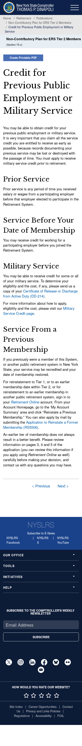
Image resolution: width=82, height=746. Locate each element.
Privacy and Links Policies (43, 711)
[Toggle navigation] (74, 7)
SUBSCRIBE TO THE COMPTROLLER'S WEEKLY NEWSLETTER (40, 612)
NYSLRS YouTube (63, 540)
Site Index (16, 707)
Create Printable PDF (23, 58)
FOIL (60, 716)
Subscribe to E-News (41, 533)
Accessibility (44, 716)
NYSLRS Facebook (13, 540)
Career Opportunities (43, 707)
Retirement (23, 18)
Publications (44, 18)
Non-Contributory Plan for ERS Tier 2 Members (39, 22)
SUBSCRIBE (41, 637)
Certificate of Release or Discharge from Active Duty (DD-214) (40, 293)
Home (7, 18)
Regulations (22, 716)
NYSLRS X (42, 540)
